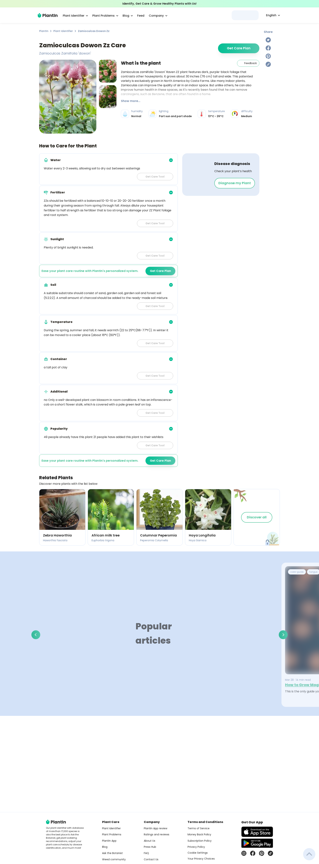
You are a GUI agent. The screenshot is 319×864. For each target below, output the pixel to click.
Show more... (130, 101)
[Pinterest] (268, 56)
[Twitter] (268, 39)
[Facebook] (268, 48)
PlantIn (43, 31)
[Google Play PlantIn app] (257, 843)
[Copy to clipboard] (268, 64)
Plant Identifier (63, 31)
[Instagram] (243, 853)
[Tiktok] (270, 853)
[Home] (48, 15)
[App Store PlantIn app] (257, 831)
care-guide (296, 571)
